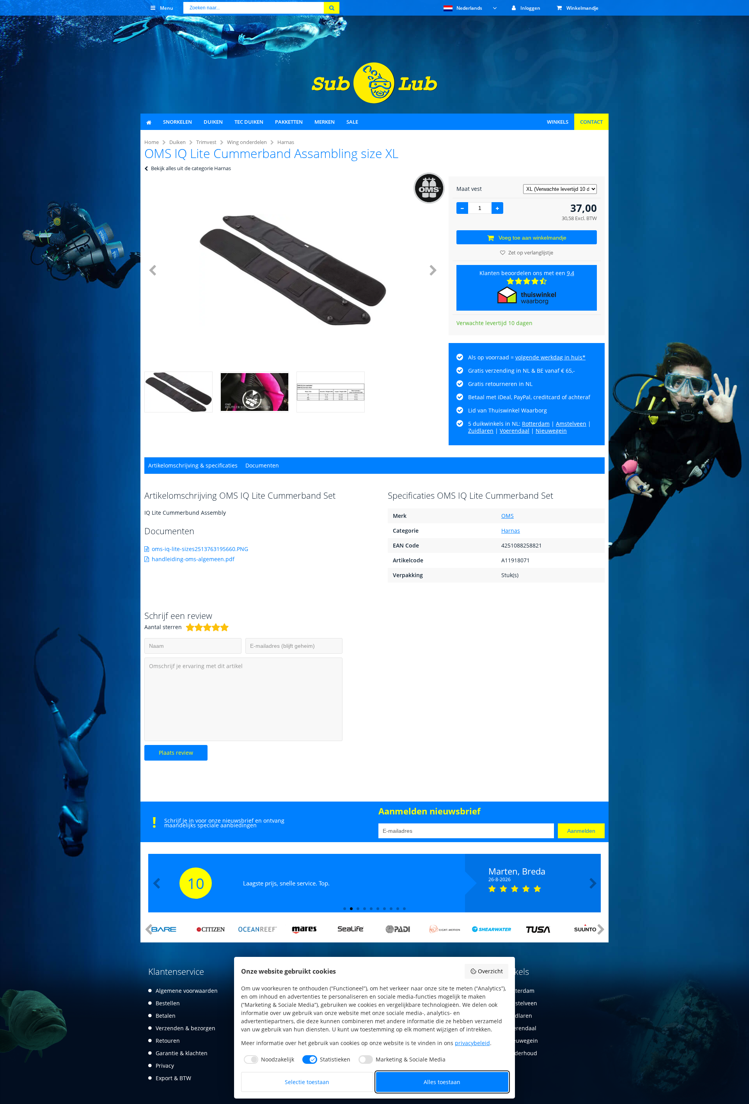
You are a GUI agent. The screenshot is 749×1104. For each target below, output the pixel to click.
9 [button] (397, 908)
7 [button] (384, 908)
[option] (292, 270)
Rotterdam (536, 423)
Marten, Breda (516, 871)
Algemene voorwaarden (187, 990)
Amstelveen (571, 423)
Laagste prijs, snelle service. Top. (286, 883)
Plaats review (176, 752)
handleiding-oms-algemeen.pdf (193, 559)
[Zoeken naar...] (331, 8)
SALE (352, 121)
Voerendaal (514, 430)
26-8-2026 (499, 879)
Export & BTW (173, 1078)
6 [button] (377, 908)
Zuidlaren (480, 430)
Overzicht (490, 971)
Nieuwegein (551, 430)
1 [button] (344, 908)
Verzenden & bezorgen (185, 1028)
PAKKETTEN (289, 121)
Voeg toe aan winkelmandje (532, 238)
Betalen (166, 1015)
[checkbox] (268, 1059)
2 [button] (351, 908)
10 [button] (404, 908)
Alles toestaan (442, 1082)
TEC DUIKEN (248, 121)
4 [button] (364, 908)
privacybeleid (472, 1043)
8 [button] (391, 908)
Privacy (165, 1065)
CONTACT (591, 121)
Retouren (168, 1040)
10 (195, 883)
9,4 (570, 273)
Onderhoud (522, 1053)
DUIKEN (213, 121)
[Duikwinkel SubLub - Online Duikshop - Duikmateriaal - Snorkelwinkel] (374, 101)
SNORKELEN (177, 121)
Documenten (262, 465)
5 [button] (371, 908)
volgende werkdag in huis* (550, 357)
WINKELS (557, 121)
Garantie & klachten (182, 1053)
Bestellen (168, 1003)
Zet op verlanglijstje (530, 252)
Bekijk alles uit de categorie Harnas (191, 168)
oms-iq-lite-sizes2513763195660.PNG (200, 549)
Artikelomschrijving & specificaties (193, 465)
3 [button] (358, 908)
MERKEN (324, 121)
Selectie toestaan (307, 1082)
